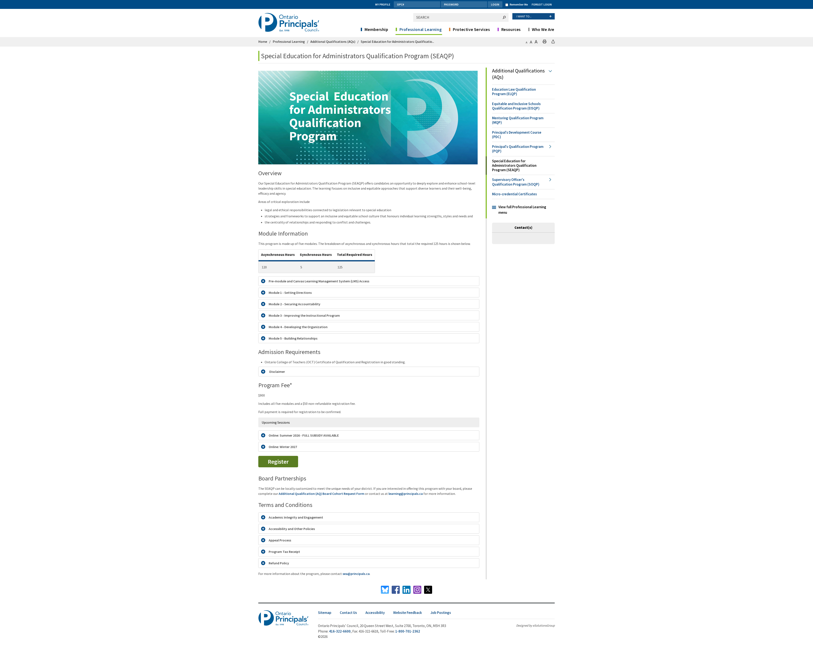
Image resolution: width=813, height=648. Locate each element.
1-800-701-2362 (407, 631)
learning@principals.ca (406, 493)
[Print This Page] (544, 41)
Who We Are (543, 29)
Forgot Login (542, 4)
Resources (511, 29)
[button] (526, 41)
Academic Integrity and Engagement (296, 517)
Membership (376, 29)
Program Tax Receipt (284, 551)
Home (262, 41)
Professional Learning (420, 29)
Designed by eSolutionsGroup (535, 625)
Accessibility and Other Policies (292, 529)
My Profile (382, 4)
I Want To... (524, 16)
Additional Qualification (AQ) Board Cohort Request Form (321, 493)
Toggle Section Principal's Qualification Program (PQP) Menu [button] (550, 149)
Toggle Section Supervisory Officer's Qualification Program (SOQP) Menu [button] (550, 182)
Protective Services (471, 29)
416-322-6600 (340, 631)
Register (278, 461)
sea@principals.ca (356, 574)
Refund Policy (279, 563)
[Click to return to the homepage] (289, 22)
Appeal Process (280, 540)
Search (504, 17)
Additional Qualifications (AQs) (332, 41)
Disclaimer (277, 371)
